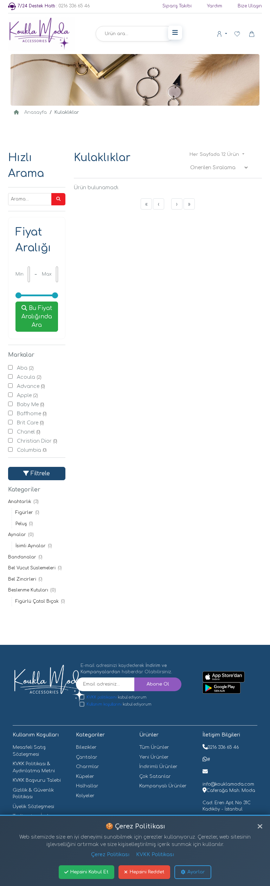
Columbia (32, 450)
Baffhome (32, 413)
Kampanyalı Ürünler (163, 785)
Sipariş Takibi (177, 6)
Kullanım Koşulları (36, 735)
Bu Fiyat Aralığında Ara (36, 316)
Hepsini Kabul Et (89, 872)
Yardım (214, 6)
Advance (31, 386)
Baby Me (30, 404)
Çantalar (86, 757)
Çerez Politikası (110, 854)
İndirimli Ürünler (158, 766)
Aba (25, 368)
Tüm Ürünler (154, 747)
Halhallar (87, 785)
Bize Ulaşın (250, 6)
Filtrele (39, 473)
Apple (27, 395)
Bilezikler (86, 747)
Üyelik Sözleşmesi (33, 806)
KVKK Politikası (155, 854)
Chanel (28, 432)
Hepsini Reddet (147, 872)
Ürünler (149, 735)
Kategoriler (90, 735)
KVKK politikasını (101, 697)
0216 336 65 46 (54, 6)
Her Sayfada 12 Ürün (214, 154)
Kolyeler (85, 795)
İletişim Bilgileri (221, 735)
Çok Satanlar (155, 776)
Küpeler (85, 776)
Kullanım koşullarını (104, 704)
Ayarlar (196, 872)
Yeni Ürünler (154, 757)
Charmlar (87, 766)
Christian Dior (37, 441)
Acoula (29, 377)
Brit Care (30, 422)
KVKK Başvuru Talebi (37, 780)
